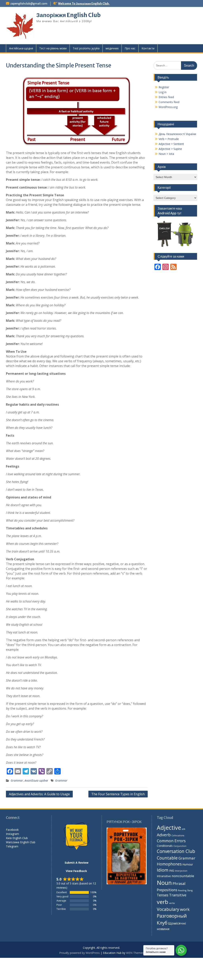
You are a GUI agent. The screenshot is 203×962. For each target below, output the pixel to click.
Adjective (169, 827)
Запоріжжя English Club (68, 15)
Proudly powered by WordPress (79, 953)
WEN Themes (135, 953)
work (185, 909)
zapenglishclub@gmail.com (28, 3)
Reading (182, 890)
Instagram (12, 834)
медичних (112, 48)
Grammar (17, 780)
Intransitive (164, 876)
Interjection (181, 870)
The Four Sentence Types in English (118, 794)
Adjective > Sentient (171, 144)
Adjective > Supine (170, 149)
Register (164, 87)
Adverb (164, 834)
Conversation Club (176, 851)
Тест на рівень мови (53, 48)
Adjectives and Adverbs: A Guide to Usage (39, 794)
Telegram (12, 846)
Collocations (177, 835)
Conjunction (179, 846)
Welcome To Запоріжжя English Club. (84, 3)
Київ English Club (17, 838)
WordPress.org (168, 107)
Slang (189, 890)
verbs (172, 903)
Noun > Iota (166, 154)
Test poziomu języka (86, 48)
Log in (163, 92)
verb (162, 901)
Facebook (12, 830)
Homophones (169, 864)
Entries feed (166, 97)
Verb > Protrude (169, 139)
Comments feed (169, 102)
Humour (187, 864)
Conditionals (165, 846)
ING (171, 870)
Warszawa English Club (20, 842)
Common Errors (171, 840)
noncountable (183, 876)
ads (183, 829)
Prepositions (167, 889)
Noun (164, 883)
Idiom (162, 870)
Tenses (162, 895)
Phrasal (178, 883)
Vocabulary (168, 909)
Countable (167, 858)
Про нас (130, 48)
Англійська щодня (21, 48)
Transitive (177, 895)
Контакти (148, 48)
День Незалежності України (177, 134)
